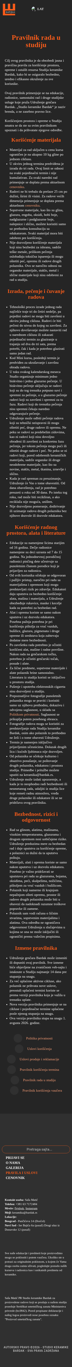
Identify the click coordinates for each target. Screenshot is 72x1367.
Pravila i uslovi (21, 1173)
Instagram (31, 1208)
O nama (13, 1163)
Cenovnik (15, 1178)
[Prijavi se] (28, 10)
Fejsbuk (19, 1208)
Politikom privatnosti (24, 714)
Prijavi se (15, 1158)
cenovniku (17, 187)
